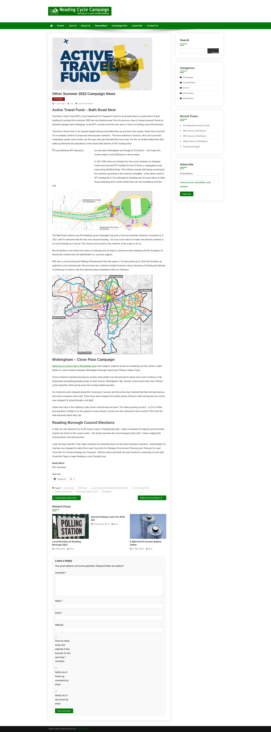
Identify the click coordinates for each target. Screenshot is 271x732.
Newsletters (101, 25)
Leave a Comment (85, 103)
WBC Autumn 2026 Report (194, 136)
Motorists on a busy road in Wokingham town (74, 366)
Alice (71, 103)
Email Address (186, 173)
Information (58, 99)
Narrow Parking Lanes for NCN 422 (108, 518)
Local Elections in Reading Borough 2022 (66, 543)
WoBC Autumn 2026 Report (195, 141)
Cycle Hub (137, 25)
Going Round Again (191, 146)
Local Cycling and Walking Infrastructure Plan (109, 488)
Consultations (189, 82)
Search (184, 40)
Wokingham (107, 492)
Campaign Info (119, 25)
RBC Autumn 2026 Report (194, 131)
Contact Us (152, 25)
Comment (60, 572)
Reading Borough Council (87, 492)
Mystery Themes (82, 729)
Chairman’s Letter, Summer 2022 (68, 498)
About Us (85, 25)
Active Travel (69, 488)
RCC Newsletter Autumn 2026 (196, 125)
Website (59, 625)
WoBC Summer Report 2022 (152, 498)
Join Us (73, 25)
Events (60, 25)
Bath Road (82, 488)
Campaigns (188, 77)
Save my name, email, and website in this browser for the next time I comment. (62, 651)
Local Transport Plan (140, 488)
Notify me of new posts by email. (61, 699)
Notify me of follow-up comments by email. (61, 678)
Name (58, 601)
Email (58, 613)
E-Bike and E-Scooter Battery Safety (145, 543)
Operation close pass (63, 492)
